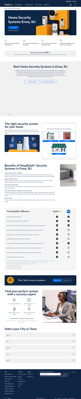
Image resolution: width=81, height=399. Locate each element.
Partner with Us (21, 381)
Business (74, 1)
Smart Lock (7, 381)
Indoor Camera (8, 379)
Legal (55, 398)
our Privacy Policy (64, 376)
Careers (20, 376)
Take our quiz (57, 280)
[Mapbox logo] (10, 114)
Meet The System (9, 374)
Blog (19, 386)
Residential (68, 1)
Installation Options (9, 391)
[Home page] (9, 5)
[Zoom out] (72, 89)
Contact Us (30, 374)
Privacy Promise (22, 374)
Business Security (9, 393)
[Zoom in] (72, 88)
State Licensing (64, 398)
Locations (20, 383)
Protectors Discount (9, 386)
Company (20, 371)
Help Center (30, 376)
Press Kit (20, 379)
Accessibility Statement (71, 398)
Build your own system (49, 81)
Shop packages (32, 81)
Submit (65, 374)
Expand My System (9, 388)
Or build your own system (13, 30)
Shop (6, 371)
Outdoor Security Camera (10, 376)
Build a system (67, 280)
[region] (40, 101)
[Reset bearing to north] (72, 91)
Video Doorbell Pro (9, 383)
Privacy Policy (59, 398)
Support (29, 371)
